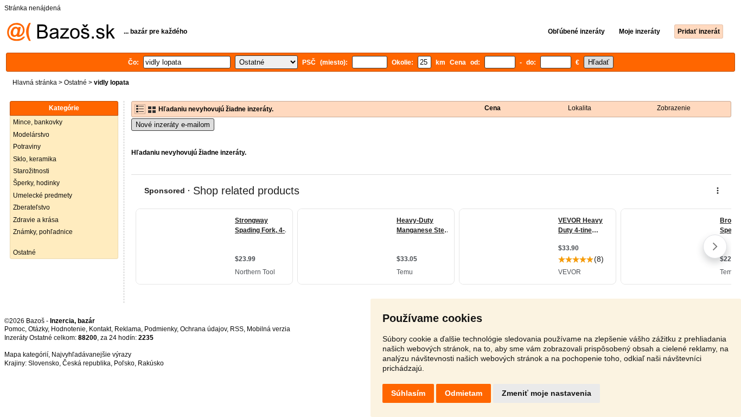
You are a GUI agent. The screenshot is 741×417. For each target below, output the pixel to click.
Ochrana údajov (203, 329)
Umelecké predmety (42, 195)
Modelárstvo (31, 134)
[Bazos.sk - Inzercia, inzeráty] (61, 39)
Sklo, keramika (34, 159)
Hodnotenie (68, 329)
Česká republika (86, 363)
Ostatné (75, 82)
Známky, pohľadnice (43, 232)
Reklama (127, 329)
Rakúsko (151, 363)
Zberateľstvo (31, 207)
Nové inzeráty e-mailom (173, 125)
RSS (237, 329)
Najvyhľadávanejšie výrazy (91, 354)
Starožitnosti (31, 171)
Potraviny (27, 146)
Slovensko (43, 363)
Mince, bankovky (37, 122)
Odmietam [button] (463, 393)
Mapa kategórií (26, 354)
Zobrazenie (674, 108)
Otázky (38, 329)
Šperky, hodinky (36, 183)
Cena (492, 108)
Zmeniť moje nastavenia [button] (546, 393)
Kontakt (100, 329)
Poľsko (124, 363)
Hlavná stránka (34, 82)
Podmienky (160, 329)
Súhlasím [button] (408, 393)
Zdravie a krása (36, 220)
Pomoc (14, 329)
